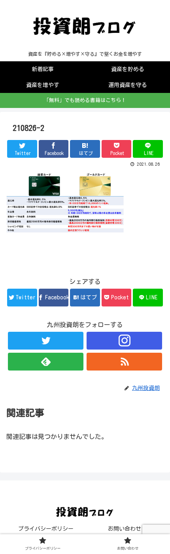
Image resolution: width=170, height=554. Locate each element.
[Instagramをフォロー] (124, 341)
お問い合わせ (124, 528)
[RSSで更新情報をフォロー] (124, 362)
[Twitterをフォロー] (45, 341)
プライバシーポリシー (46, 528)
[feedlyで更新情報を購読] (45, 362)
